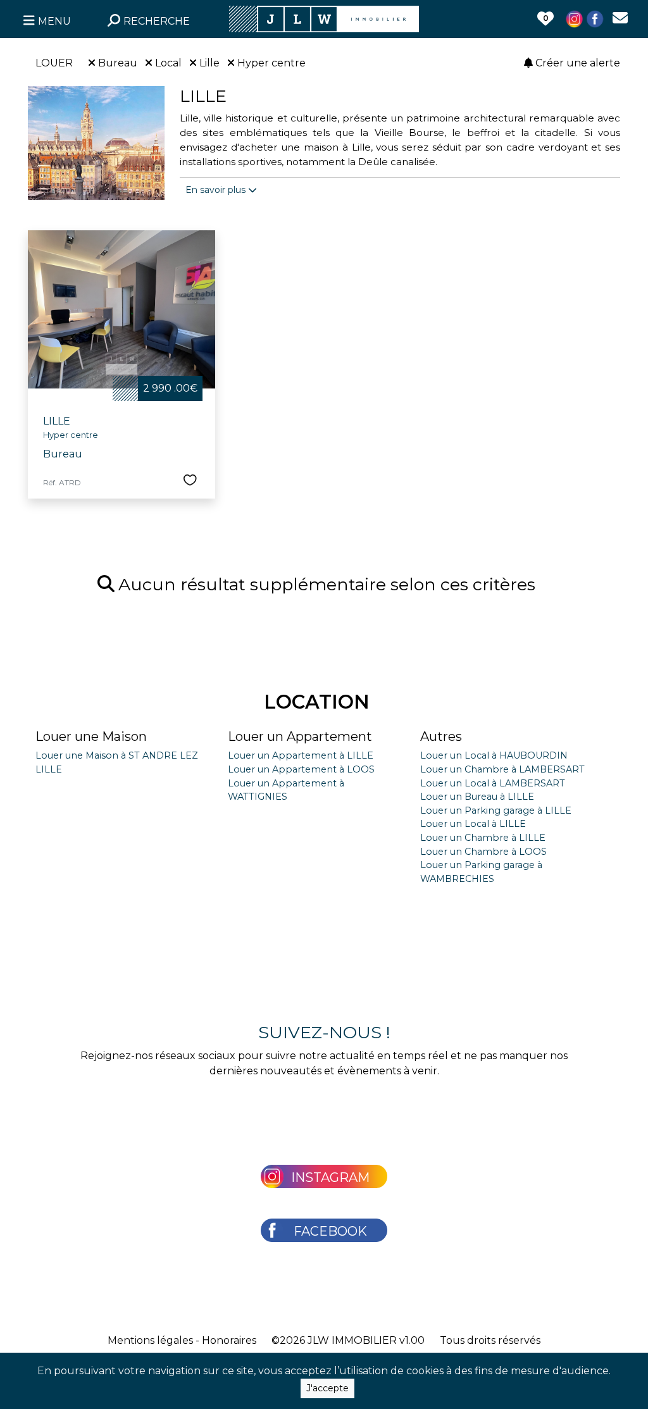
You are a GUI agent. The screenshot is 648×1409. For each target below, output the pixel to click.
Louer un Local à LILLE (473, 823)
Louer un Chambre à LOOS (483, 851)
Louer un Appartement (300, 736)
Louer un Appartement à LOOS (301, 769)
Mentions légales (150, 1340)
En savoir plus (216, 190)
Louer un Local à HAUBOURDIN (494, 755)
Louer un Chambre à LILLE (482, 837)
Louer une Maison (91, 736)
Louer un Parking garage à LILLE (495, 810)
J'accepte (327, 1388)
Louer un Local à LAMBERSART (492, 783)
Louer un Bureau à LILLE (477, 796)
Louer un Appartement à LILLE (300, 755)
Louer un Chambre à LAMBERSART (502, 769)
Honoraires (229, 1340)
